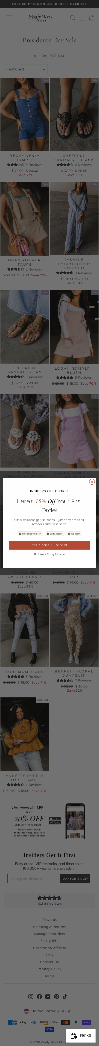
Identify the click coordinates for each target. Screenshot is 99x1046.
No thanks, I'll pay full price (49, 554)
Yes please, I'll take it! (49, 545)
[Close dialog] (92, 482)
